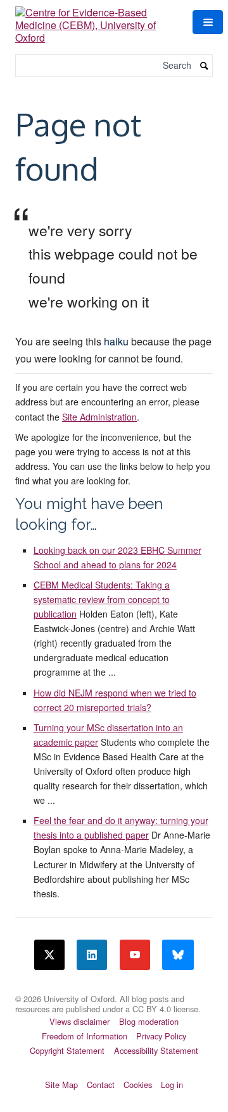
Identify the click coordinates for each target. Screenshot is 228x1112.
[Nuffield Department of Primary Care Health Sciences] (114, 991)
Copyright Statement (67, 1050)
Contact (101, 1085)
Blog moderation (149, 1021)
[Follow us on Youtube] (135, 955)
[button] (208, 22)
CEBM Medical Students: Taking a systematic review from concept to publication (102, 599)
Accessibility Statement (156, 1050)
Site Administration (99, 416)
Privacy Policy (161, 1036)
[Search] (204, 66)
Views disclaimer (79, 1021)
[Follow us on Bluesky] (178, 955)
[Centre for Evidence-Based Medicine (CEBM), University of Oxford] (96, 20)
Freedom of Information (84, 1036)
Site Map (61, 1085)
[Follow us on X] (49, 955)
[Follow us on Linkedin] (92, 955)
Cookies (138, 1085)
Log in (172, 1085)
